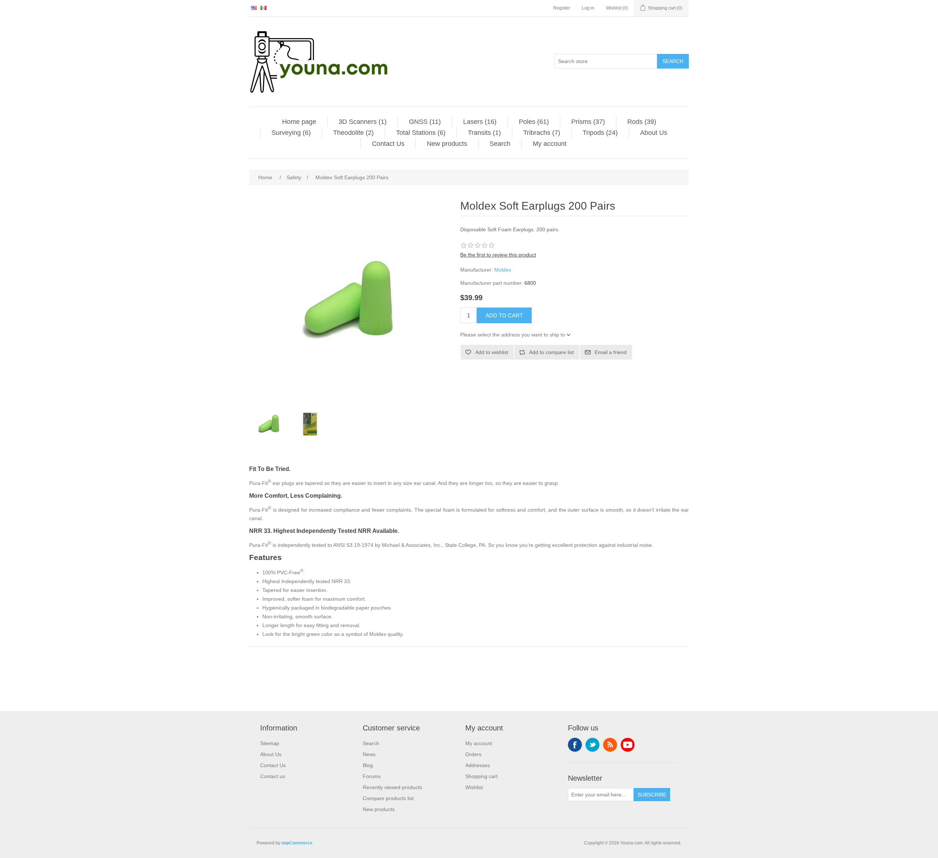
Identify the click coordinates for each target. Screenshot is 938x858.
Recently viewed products (392, 787)
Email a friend (611, 352)
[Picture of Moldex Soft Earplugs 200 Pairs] (269, 424)
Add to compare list (551, 352)
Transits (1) (484, 132)
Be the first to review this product (498, 255)
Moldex (502, 270)
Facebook (575, 745)
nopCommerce (297, 843)
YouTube (628, 745)
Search (672, 61)
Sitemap (269, 743)
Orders (473, 754)
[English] (254, 8)
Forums (372, 776)
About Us (653, 132)
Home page (299, 121)
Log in (588, 8)
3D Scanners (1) (363, 121)
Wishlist (474, 787)
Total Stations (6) (421, 132)
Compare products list (388, 798)
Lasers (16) (479, 121)
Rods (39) (641, 121)
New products (447, 143)
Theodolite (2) (353, 132)
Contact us (272, 776)
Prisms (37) (588, 121)
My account (549, 143)
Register (561, 8)
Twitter (592, 745)
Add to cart (504, 315)
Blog (368, 765)
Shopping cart (481, 776)
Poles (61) (534, 121)
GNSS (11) (425, 121)
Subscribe (652, 795)
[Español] (263, 8)
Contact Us (388, 143)
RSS (610, 745)
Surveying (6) (291, 132)
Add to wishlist (491, 352)
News (369, 754)
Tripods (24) (600, 132)
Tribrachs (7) (541, 132)
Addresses (477, 765)
